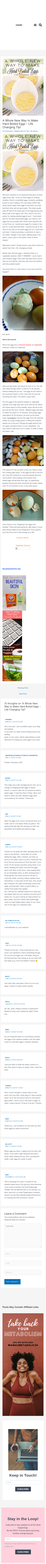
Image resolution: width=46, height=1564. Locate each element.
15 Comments (7, 131)
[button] (35, 25)
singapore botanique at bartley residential (21, 755)
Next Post (23, 694)
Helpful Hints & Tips (21, 131)
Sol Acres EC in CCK (12, 920)
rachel (7, 778)
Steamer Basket (25, 345)
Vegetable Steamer (23, 545)
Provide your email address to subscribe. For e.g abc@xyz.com (19, 1545)
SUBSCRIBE (23, 1489)
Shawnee (8, 719)
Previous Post (23, 688)
